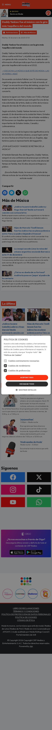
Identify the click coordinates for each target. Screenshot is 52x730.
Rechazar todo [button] (27, 384)
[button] (26, 389)
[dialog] (26, 365)
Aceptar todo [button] (26, 377)
